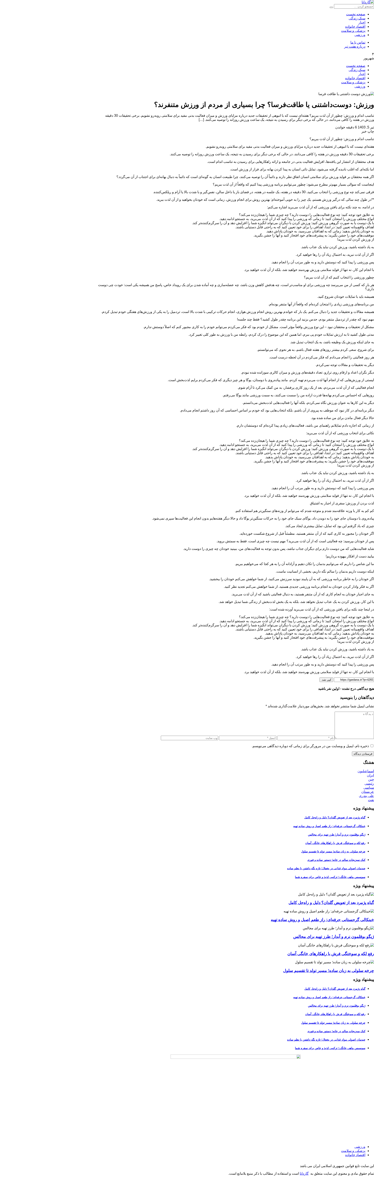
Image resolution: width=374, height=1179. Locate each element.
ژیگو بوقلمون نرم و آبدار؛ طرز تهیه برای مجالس (336, 834)
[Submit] (331, 7)
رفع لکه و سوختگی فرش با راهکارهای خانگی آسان (335, 843)
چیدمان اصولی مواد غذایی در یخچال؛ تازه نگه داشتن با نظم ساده (326, 868)
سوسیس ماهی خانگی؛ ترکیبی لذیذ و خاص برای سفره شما (330, 877)
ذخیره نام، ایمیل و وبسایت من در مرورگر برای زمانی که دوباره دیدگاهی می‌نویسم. (310, 746)
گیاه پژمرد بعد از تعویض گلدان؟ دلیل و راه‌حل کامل (334, 817)
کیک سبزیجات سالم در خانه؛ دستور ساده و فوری (336, 860)
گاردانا (304, 1173)
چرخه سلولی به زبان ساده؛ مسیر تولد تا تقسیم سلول (333, 851)
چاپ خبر (367, 131)
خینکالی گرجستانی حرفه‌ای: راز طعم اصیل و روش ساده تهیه (329, 826)
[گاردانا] (368, 2)
